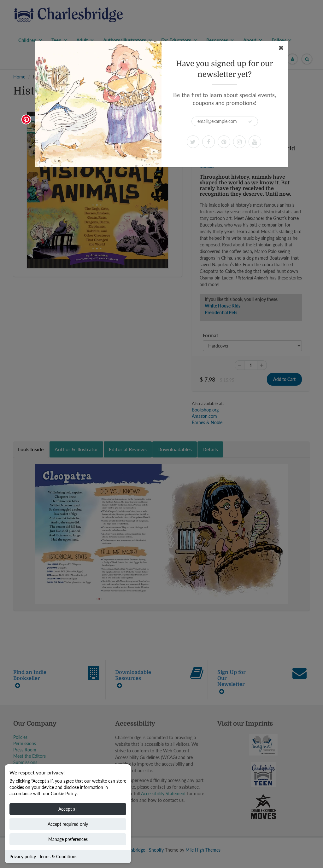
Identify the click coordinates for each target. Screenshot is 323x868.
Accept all (67, 809)
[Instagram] (239, 141)
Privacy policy (22, 856)
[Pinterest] (224, 141)
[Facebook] (208, 141)
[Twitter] (193, 141)
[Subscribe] (250, 122)
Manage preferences (68, 839)
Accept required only (68, 824)
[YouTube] (255, 141)
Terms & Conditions (58, 856)
